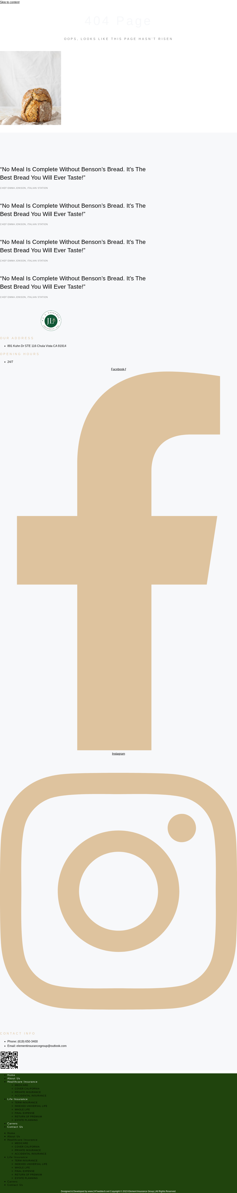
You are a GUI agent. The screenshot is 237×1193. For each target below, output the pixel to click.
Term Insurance (26, 1102)
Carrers (12, 1123)
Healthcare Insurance (22, 1081)
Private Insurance (28, 1092)
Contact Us (15, 1126)
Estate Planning (26, 1120)
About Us (13, 1078)
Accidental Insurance (30, 1095)
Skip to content (9, 2)
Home (11, 1075)
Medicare (21, 1085)
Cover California (27, 1088)
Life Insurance (17, 1099)
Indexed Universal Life (31, 1106)
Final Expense (25, 1113)
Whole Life (22, 1109)
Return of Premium (28, 1116)
